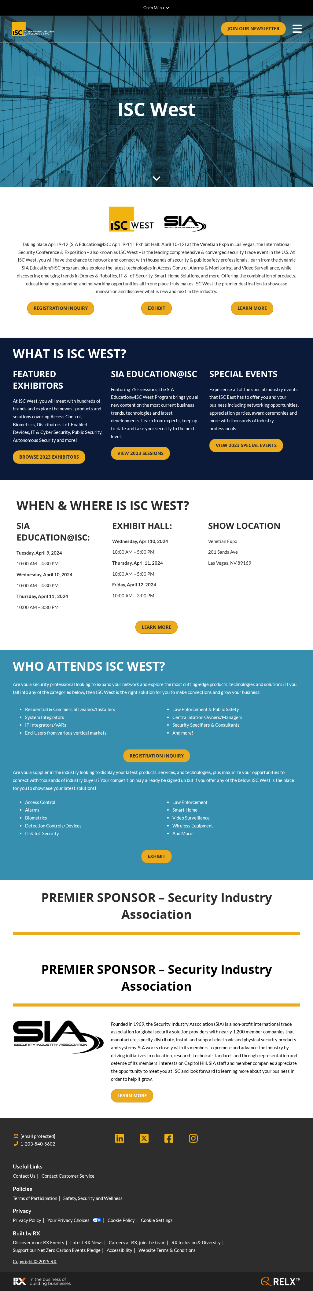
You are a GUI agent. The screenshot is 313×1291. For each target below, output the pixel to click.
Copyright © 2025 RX (35, 1261)
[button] (253, 28)
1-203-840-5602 (37, 1143)
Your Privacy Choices (68, 1220)
